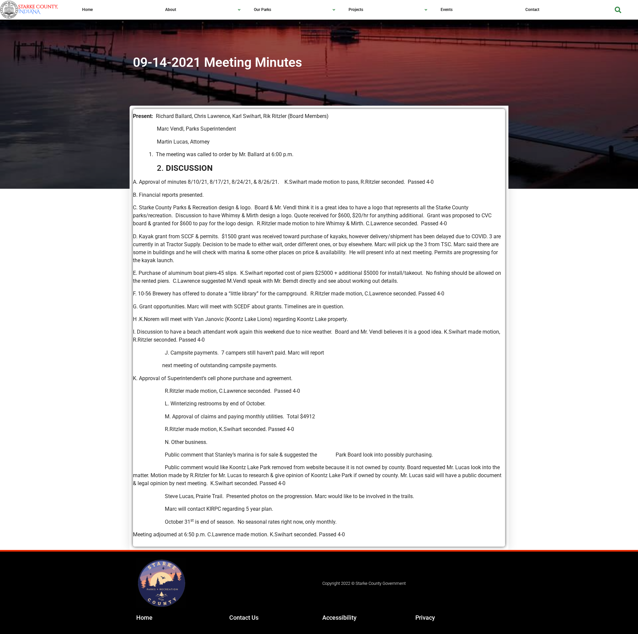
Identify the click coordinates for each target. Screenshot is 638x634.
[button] (618, 10)
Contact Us (244, 617)
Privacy (425, 617)
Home (144, 617)
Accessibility (339, 617)
